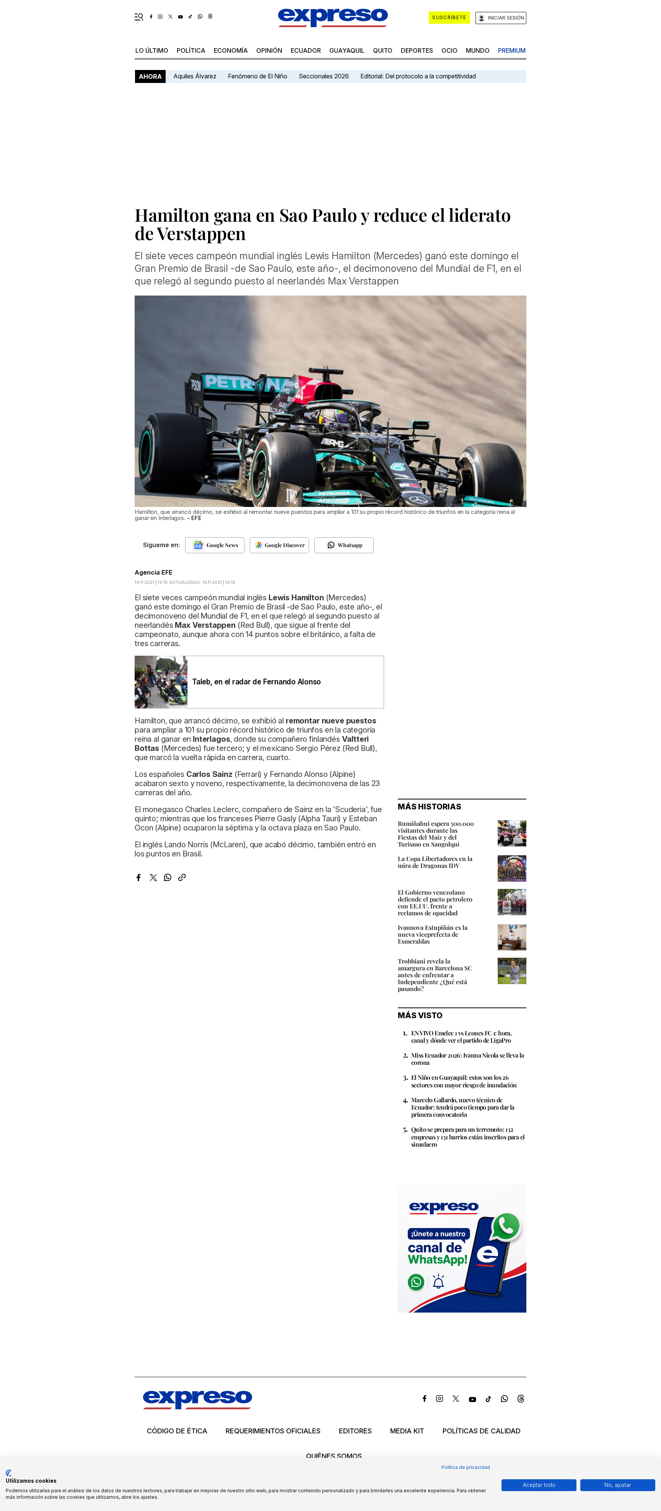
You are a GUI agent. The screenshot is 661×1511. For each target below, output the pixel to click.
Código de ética (177, 1431)
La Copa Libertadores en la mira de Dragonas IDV (435, 862)
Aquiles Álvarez (195, 76)
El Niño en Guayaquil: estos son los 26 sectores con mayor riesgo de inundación (464, 1081)
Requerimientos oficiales (273, 1431)
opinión (269, 50)
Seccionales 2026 (324, 76)
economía (231, 50)
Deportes (417, 50)
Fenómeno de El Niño (257, 76)
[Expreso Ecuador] (197, 1407)
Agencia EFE (154, 572)
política (191, 50)
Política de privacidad (465, 1467)
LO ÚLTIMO (151, 50)
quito (382, 50)
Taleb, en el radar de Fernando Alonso (256, 682)
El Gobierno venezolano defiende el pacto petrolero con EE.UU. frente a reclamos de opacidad (435, 902)
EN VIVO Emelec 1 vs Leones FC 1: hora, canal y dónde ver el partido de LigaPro (461, 1036)
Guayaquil (347, 50)
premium (512, 50)
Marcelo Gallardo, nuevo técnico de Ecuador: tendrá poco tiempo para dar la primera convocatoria (462, 1107)
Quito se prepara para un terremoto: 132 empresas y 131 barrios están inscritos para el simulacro (467, 1136)
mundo (478, 50)
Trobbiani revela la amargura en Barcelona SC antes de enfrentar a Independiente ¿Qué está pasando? (435, 975)
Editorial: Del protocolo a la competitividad (418, 76)
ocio (449, 50)
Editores (355, 1431)
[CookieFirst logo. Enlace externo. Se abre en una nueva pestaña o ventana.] (8, 1473)
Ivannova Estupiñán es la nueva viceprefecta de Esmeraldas (432, 934)
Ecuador (306, 50)
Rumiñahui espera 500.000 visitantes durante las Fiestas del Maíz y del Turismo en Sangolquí (436, 833)
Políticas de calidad (482, 1431)
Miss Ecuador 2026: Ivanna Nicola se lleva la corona (467, 1058)
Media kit (407, 1431)
